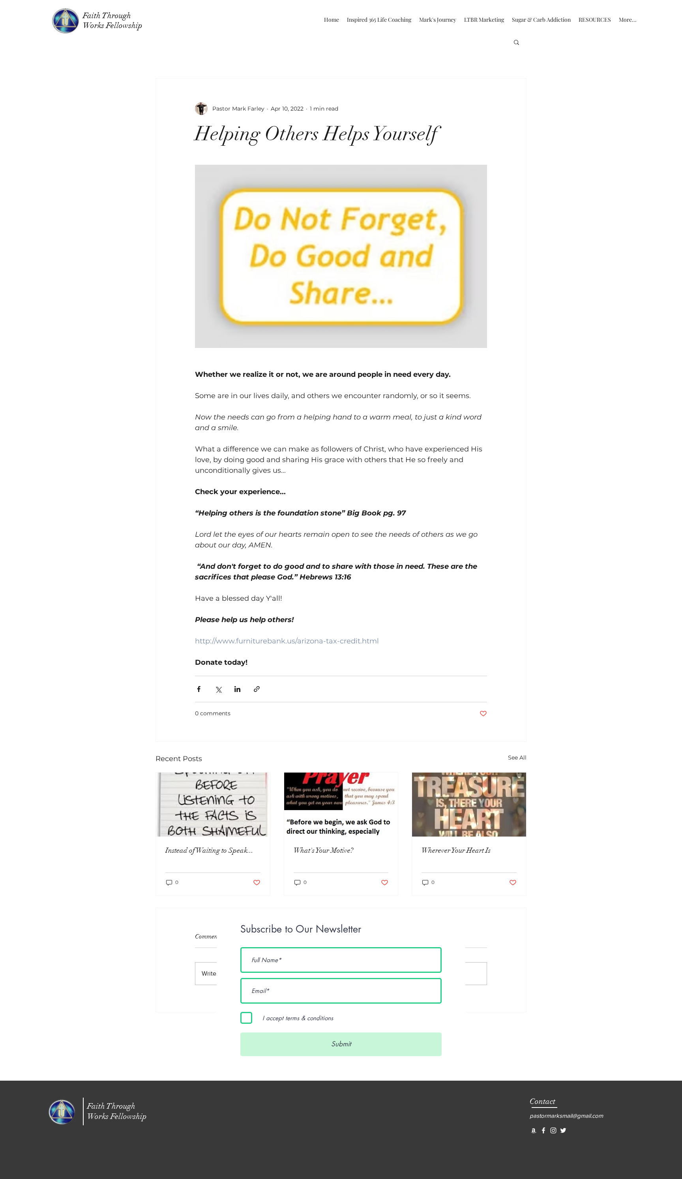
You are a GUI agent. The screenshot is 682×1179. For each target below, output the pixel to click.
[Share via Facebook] (198, 689)
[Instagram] (553, 1130)
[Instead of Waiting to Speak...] (213, 805)
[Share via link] (256, 689)
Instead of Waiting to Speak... (209, 850)
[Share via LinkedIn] (237, 689)
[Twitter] (563, 1130)
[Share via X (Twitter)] (218, 689)
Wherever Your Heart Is (456, 850)
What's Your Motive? (323, 850)
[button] (516, 42)
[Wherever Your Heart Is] (469, 805)
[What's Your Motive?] (341, 805)
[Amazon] (534, 1130)
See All (517, 757)
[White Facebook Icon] (543, 1130)
